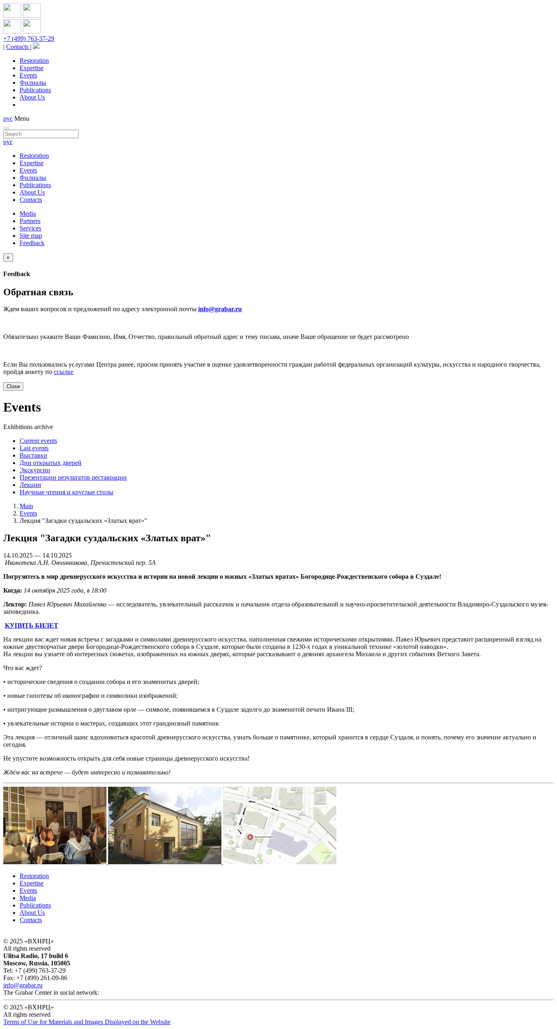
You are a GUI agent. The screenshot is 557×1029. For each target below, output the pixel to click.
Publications (35, 89)
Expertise (32, 67)
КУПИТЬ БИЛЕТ (31, 625)
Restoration (34, 60)
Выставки (33, 455)
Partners (30, 220)
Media (28, 213)
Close (13, 386)
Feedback (32, 242)
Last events (34, 448)
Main (26, 505)
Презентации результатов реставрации (73, 477)
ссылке (63, 371)
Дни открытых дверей (51, 462)
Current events (38, 440)
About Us (32, 97)
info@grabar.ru (220, 308)
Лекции (30, 484)
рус (8, 118)
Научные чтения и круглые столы (66, 492)
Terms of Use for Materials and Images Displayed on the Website (86, 1021)
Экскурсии (35, 470)
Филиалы (33, 82)
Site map (31, 235)
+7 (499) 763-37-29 (28, 38)
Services (30, 228)
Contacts (18, 46)
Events (28, 75)
